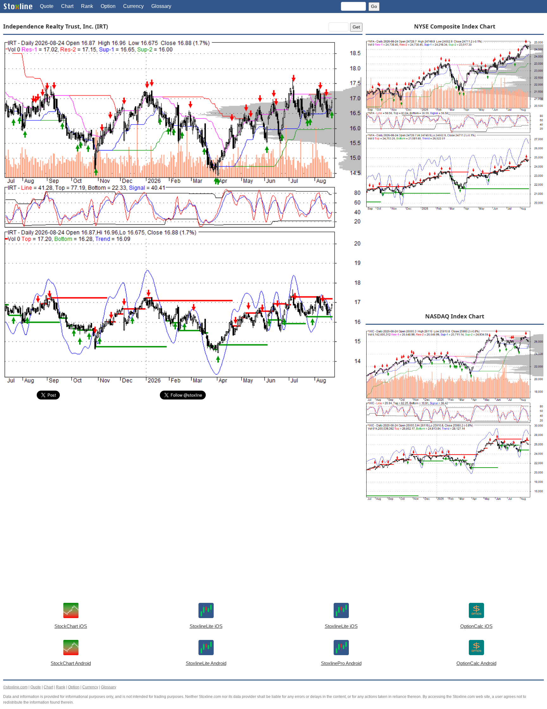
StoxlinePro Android (341, 663)
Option (108, 6)
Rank (87, 6)
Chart (67, 6)
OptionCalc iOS (476, 626)
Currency (133, 6)
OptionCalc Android (476, 663)
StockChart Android (71, 663)
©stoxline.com (15, 687)
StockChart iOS (70, 626)
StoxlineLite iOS (206, 626)
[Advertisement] (182, 452)
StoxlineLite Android (206, 663)
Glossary (161, 6)
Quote (46, 6)
